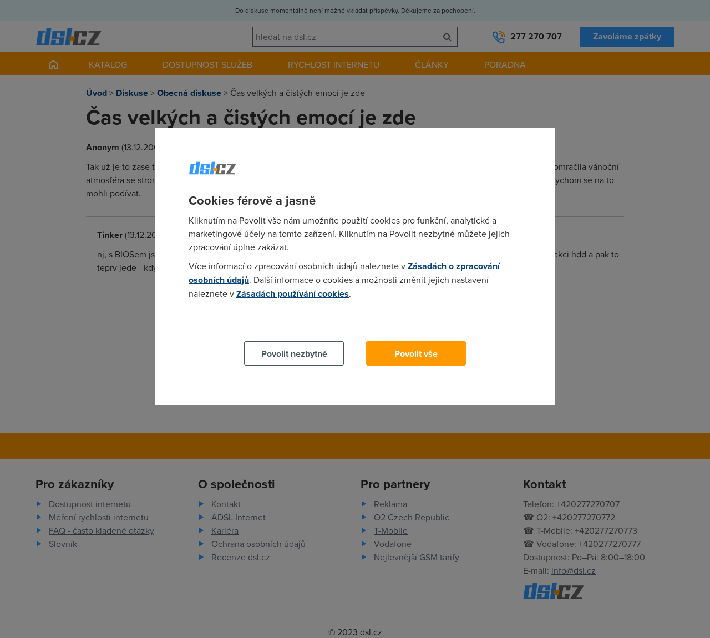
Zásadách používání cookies (292, 293)
